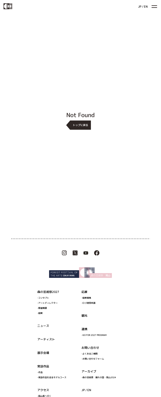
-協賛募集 (86, 297)
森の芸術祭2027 (48, 292)
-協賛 (40, 313)
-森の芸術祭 (98, 377)
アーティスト (46, 339)
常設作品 (43, 366)
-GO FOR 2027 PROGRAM (94, 335)
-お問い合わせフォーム (92, 358)
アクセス (43, 390)
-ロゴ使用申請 (88, 303)
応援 (84, 292)
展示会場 (43, 353)
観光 (84, 316)
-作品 (40, 372)
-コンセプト (43, 297)
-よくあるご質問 (89, 353)
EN (89, 390)
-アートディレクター (47, 303)
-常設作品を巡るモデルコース (51, 377)
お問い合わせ (90, 348)
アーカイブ (88, 371)
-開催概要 (42, 308)
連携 (84, 329)
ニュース (43, 326)
